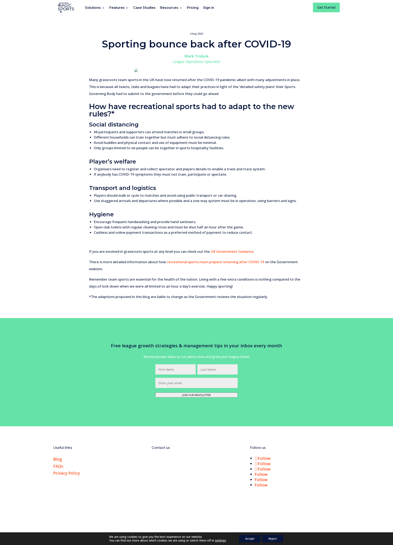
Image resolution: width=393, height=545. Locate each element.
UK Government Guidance (232, 251)
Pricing (193, 8)
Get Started (326, 7)
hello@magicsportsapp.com (184, 459)
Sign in (208, 8)
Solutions (93, 8)
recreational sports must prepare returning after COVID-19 (216, 262)
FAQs (58, 466)
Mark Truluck (196, 56)
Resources (169, 8)
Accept (249, 538)
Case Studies (144, 8)
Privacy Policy (66, 473)
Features (117, 8)
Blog (57, 459)
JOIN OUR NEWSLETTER (196, 395)
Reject (272, 538)
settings (220, 540)
